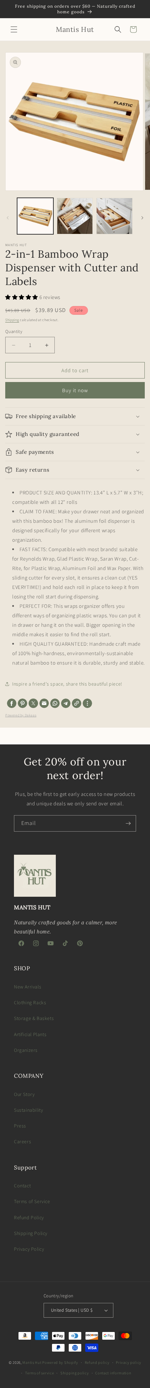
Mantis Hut (31, 1362)
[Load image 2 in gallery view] (75, 216)
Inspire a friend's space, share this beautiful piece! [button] (67, 684)
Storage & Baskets (34, 1018)
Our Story (24, 1094)
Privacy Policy (29, 1249)
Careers (22, 1141)
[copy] (76, 703)
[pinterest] (22, 703)
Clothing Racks (30, 1002)
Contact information (113, 1372)
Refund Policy (29, 1217)
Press (20, 1126)
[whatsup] (55, 703)
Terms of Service (32, 1201)
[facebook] (11, 703)
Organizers (26, 1050)
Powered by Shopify (60, 1362)
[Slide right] (142, 217)
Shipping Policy (30, 1233)
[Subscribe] (128, 823)
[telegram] (65, 703)
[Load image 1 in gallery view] (35, 216)
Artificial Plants (30, 1034)
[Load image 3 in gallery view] (114, 216)
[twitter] (33, 703)
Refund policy (97, 1362)
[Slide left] (7, 217)
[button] (14, 29)
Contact (22, 1185)
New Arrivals (27, 987)
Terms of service (39, 1372)
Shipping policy (74, 1372)
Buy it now (75, 390)
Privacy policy (128, 1362)
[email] (44, 703)
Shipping (12, 320)
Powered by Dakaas (20, 715)
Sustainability (28, 1110)
